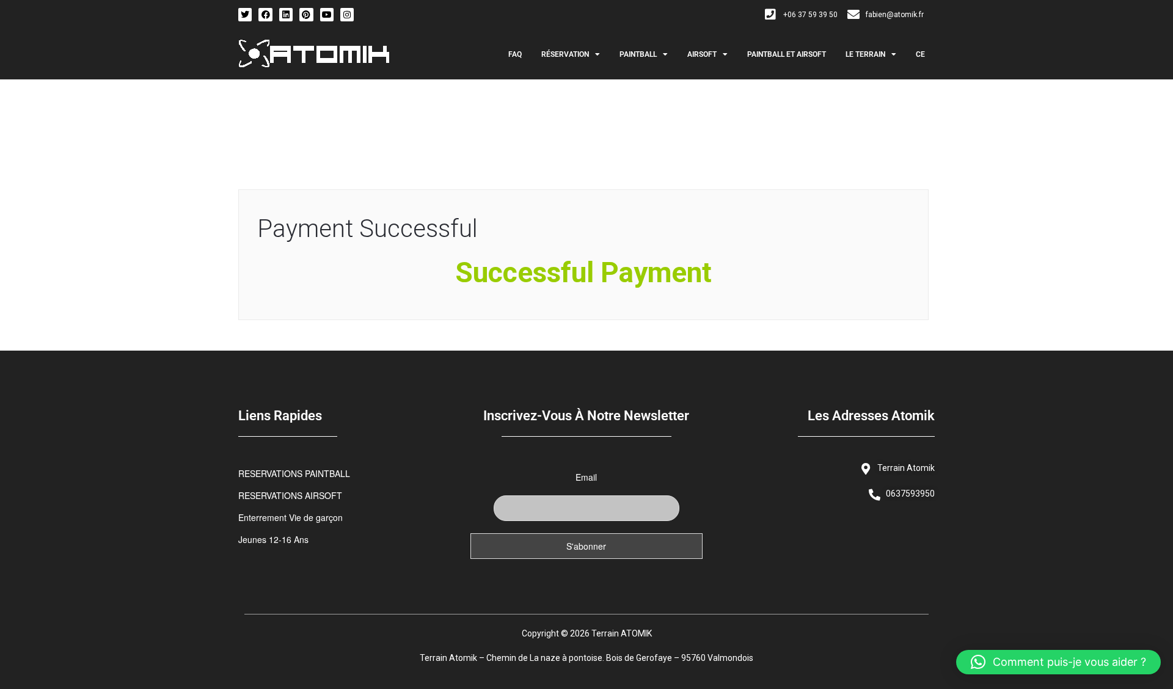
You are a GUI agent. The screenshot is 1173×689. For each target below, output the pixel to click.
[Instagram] (347, 14)
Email (586, 477)
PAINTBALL (638, 54)
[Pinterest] (306, 14)
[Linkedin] (286, 14)
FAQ (515, 54)
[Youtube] (327, 14)
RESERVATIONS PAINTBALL (294, 473)
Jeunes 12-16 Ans (273, 539)
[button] (1058, 662)
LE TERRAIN (865, 54)
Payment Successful (367, 228)
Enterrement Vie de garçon (290, 517)
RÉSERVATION (565, 54)
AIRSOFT (702, 54)
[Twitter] (245, 14)
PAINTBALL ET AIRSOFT (786, 54)
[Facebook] (265, 14)
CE (920, 54)
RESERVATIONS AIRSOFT (290, 495)
